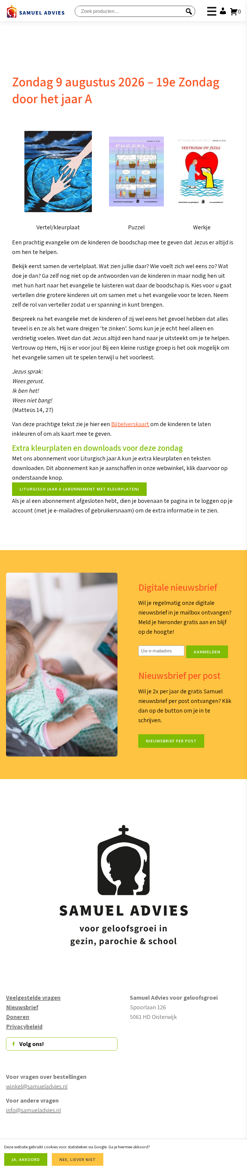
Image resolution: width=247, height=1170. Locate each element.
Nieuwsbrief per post (171, 741)
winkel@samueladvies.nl (36, 1086)
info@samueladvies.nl (33, 1110)
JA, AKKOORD (26, 1159)
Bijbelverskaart (130, 424)
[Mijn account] (221, 11)
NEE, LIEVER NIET (77, 1159)
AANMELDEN (207, 652)
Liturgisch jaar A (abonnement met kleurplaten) (79, 489)
